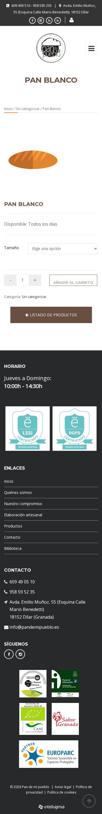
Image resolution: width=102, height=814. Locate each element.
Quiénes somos (18, 492)
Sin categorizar (28, 108)
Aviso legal (63, 787)
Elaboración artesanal (23, 514)
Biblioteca (12, 548)
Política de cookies (61, 792)
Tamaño (11, 247)
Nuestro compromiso (23, 503)
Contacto (12, 537)
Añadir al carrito (73, 282)
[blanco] (32, 157)
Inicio (8, 108)
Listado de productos (53, 314)
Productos (13, 526)
